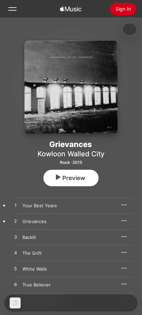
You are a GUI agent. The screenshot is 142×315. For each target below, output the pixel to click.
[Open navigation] (12, 9)
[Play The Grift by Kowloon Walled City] (15, 253)
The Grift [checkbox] (32, 253)
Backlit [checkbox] (29, 237)
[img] (70, 9)
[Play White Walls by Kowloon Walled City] (15, 269)
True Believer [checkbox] (36, 284)
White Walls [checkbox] (34, 269)
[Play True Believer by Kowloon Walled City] (15, 285)
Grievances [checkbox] (34, 221)
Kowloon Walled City (71, 154)
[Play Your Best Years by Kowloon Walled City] (15, 205)
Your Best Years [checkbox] (39, 205)
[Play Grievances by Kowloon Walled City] (15, 221)
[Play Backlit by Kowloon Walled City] (15, 237)
